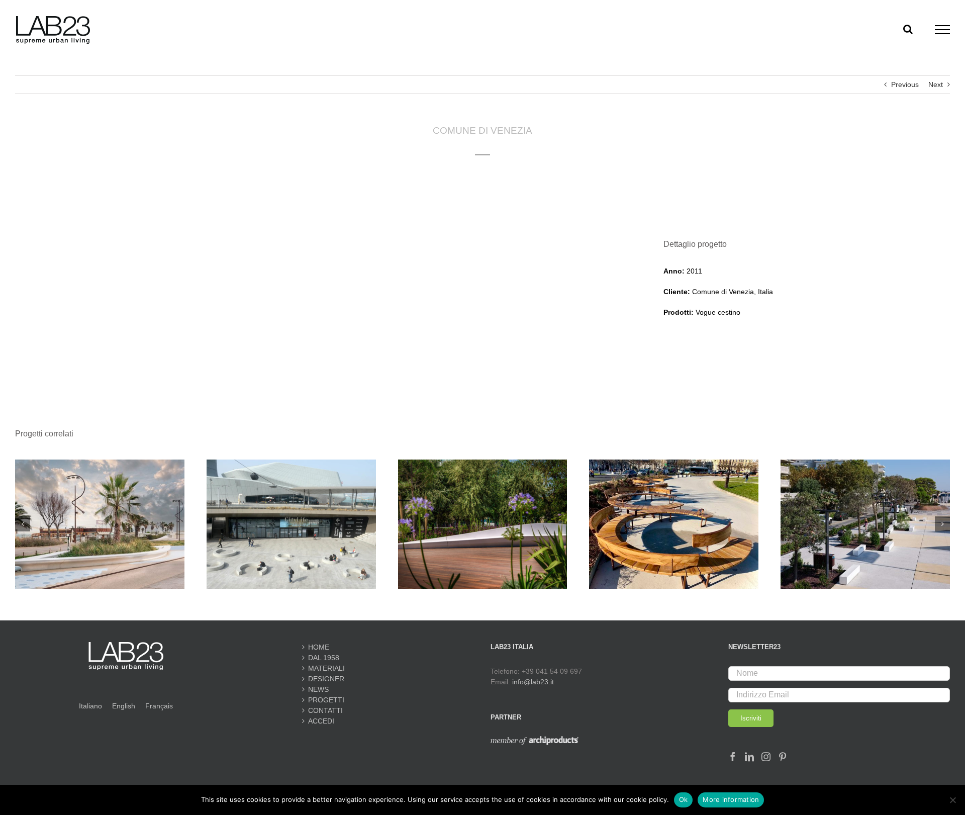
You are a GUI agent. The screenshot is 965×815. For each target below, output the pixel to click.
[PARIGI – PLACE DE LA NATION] (673, 464)
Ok (683, 799)
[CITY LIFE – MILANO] (291, 464)
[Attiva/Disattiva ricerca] (908, 29)
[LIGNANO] (865, 464)
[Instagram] (765, 756)
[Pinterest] (782, 756)
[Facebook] (732, 756)
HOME (318, 647)
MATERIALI (326, 668)
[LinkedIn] (749, 756)
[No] (952, 800)
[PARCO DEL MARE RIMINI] (482, 464)
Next (935, 84)
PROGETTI (326, 700)
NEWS (318, 689)
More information (731, 799)
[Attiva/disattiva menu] (942, 29)
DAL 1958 (323, 658)
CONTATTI (325, 710)
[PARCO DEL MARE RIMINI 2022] (99, 464)
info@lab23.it (533, 682)
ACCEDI (321, 721)
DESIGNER (326, 679)
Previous (905, 84)
